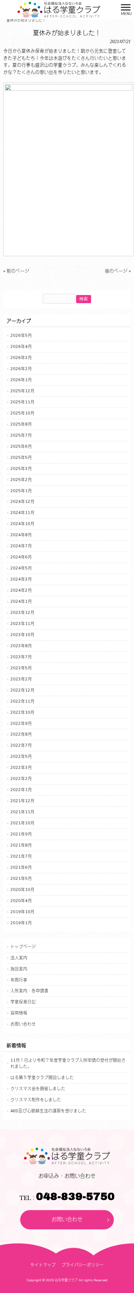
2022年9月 (21, 723)
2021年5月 (21, 878)
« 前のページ (16, 271)
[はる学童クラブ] (59, 9)
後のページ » (118, 271)
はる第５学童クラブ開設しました (42, 1077)
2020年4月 (21, 900)
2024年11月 (22, 512)
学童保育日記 (23, 1002)
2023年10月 (22, 634)
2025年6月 (21, 446)
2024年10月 (22, 523)
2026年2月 (21, 368)
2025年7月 (21, 435)
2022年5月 (21, 756)
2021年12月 (22, 800)
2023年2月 (21, 679)
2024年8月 (21, 534)
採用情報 (18, 1013)
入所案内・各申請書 (29, 990)
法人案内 (18, 957)
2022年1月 (21, 789)
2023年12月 (22, 612)
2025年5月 (21, 457)
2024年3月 (21, 579)
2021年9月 (21, 834)
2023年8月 (21, 645)
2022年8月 (21, 734)
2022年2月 (21, 778)
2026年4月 (21, 346)
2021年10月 (22, 823)
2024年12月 (22, 501)
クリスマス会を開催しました (37, 1088)
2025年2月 (21, 479)
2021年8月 (21, 845)
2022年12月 (22, 690)
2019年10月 (22, 911)
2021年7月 (21, 856)
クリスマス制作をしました (35, 1099)
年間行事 (18, 980)
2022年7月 (21, 745)
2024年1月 (21, 601)
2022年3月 (21, 767)
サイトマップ (43, 1265)
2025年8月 (21, 424)
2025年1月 (21, 490)
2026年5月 (21, 335)
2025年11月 (22, 402)
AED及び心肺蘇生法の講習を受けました (48, 1111)
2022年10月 (22, 712)
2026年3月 (21, 357)
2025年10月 (22, 413)
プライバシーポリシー (82, 1265)
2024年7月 (21, 546)
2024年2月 (21, 590)
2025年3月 (21, 468)
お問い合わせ (23, 1024)
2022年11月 (22, 701)
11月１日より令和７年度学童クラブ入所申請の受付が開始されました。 (68, 1063)
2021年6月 (21, 867)
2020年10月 (22, 889)
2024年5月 (21, 568)
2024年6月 (21, 557)
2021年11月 (22, 812)
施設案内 (18, 969)
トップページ (23, 946)
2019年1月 (21, 923)
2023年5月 (21, 668)
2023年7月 (21, 657)
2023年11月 (22, 623)
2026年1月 (21, 379)
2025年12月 (22, 391)
